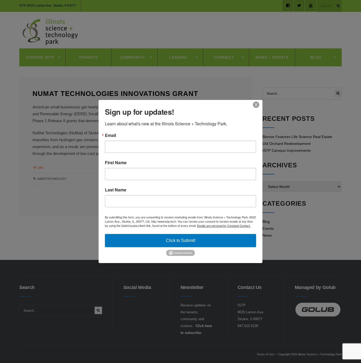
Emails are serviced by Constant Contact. (224, 225)
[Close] (257, 105)
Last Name (115, 190)
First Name (116, 162)
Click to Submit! (180, 240)
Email (110, 135)
